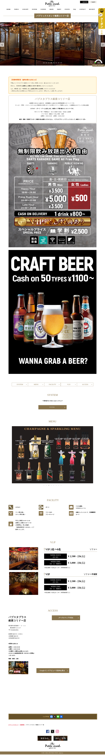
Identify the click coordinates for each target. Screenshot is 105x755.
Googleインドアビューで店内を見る (52, 670)
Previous (7, 455)
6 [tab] (56, 485)
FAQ (74, 9)
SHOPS (51, 9)
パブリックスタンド (13, 724)
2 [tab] (46, 485)
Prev (2, 45)
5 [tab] (54, 485)
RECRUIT (92, 9)
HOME (8, 9)
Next (103, 45)
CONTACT (82, 9)
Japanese (84, 2)
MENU (36, 384)
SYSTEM (34, 9)
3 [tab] (49, 485)
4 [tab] (51, 485)
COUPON (43, 9)
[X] (54, 716)
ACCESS (85, 384)
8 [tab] (61, 485)
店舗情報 (22, 724)
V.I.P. (69, 384)
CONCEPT (25, 9)
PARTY (59, 9)
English (93, 2)
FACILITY (52, 384)
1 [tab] (44, 485)
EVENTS (67, 9)
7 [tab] (58, 485)
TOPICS (16, 9)
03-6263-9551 (14, 629)
